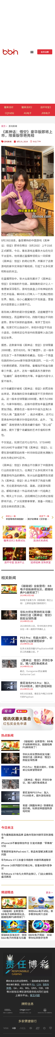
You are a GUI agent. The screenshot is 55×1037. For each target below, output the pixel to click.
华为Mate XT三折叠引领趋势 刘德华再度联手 (26, 860)
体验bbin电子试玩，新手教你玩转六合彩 (40, 912)
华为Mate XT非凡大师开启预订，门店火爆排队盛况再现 (27, 875)
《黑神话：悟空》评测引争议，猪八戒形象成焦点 (36, 661)
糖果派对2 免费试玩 (14, 540)
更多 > (49, 892)
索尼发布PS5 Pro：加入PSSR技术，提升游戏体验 (36, 684)
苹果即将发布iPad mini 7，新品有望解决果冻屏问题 (27, 853)
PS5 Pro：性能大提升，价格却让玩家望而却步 (36, 639)
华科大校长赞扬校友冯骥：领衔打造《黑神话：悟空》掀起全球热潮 (36, 615)
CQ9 (39, 984)
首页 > (4, 126)
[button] (31, 51)
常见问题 (35, 995)
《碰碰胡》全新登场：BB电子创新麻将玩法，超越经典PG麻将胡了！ (36, 589)
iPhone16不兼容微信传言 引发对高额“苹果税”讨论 (27, 844)
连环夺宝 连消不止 (14, 562)
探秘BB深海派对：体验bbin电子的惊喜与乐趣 (14, 936)
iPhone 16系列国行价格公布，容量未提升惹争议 (26, 866)
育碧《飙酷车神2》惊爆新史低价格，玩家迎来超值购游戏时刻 (38, 808)
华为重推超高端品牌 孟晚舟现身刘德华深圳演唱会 (27, 836)
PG (33, 984)
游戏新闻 (13, 126)
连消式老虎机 (40, 540)
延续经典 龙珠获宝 (41, 562)
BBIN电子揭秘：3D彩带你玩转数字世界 (40, 936)
